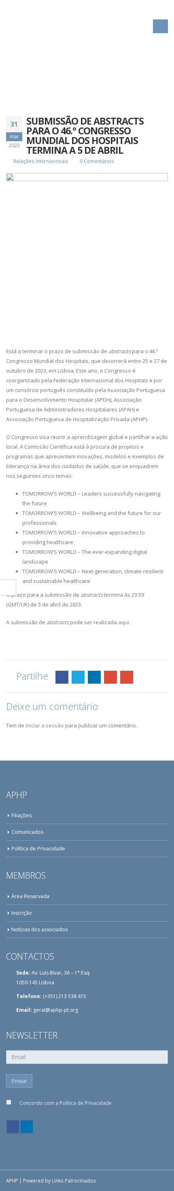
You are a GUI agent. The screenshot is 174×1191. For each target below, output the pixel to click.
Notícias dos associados (39, 929)
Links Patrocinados (74, 1180)
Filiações (21, 815)
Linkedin (27, 1126)
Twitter (78, 677)
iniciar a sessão (44, 725)
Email (126, 677)
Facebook (61, 677)
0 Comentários (97, 161)
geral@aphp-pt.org (55, 1010)
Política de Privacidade (38, 848)
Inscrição (21, 912)
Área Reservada (30, 896)
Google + (110, 677)
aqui (123, 622)
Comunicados (27, 832)
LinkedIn (94, 677)
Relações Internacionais (40, 161)
